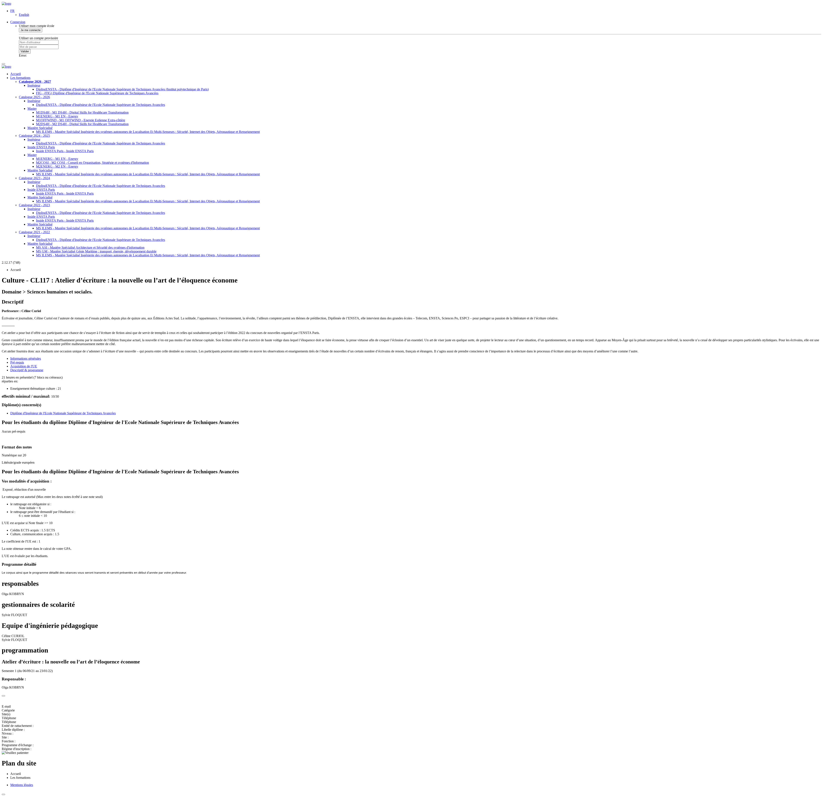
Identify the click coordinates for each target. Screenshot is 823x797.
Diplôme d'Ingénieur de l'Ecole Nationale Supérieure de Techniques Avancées (63, 413)
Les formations (20, 78)
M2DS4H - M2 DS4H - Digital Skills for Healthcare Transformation (82, 124)
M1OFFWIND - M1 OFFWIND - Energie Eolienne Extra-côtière (80, 120)
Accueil (15, 74)
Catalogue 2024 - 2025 (34, 135)
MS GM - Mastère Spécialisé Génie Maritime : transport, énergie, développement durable (96, 251)
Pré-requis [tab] (17, 362)
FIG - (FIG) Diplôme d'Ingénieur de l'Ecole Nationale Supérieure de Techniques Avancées (97, 93)
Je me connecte (31, 30)
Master (32, 108)
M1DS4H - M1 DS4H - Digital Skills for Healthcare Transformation (82, 112)
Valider (25, 51)
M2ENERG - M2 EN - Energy (57, 166)
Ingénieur (33, 85)
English (24, 15)
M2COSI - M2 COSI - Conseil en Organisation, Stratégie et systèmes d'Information (92, 162)
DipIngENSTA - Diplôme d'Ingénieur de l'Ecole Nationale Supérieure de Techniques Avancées (100, 105)
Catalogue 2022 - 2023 (34, 205)
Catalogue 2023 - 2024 (34, 178)
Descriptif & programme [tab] (26, 370)
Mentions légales (21, 785)
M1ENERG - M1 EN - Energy (57, 116)
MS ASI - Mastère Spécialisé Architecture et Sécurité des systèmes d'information (90, 247)
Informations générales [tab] (25, 358)
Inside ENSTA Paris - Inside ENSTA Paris (65, 151)
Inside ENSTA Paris (41, 147)
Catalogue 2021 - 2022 (34, 232)
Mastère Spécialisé (40, 128)
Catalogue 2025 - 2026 (34, 97)
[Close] (3, 695)
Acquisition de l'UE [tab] (23, 366)
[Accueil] (6, 3)
